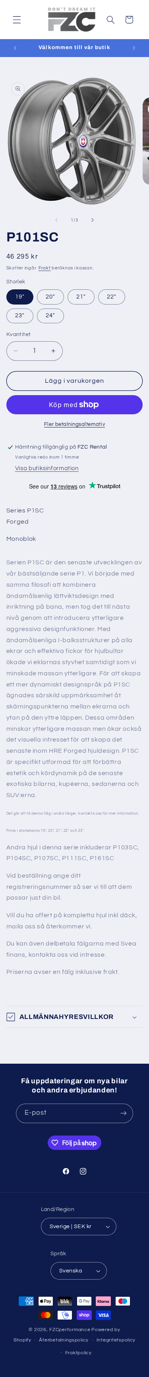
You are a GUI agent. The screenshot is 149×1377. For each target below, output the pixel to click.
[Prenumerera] (123, 1113)
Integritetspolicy (116, 1340)
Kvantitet (18, 334)
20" (50, 297)
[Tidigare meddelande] (15, 48)
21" (81, 297)
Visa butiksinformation (47, 468)
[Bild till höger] (92, 220)
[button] (17, 19)
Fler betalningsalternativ (74, 424)
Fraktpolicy (78, 1353)
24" (50, 316)
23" (20, 316)
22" (111, 297)
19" (20, 297)
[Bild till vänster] (56, 220)
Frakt (45, 268)
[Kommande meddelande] (134, 48)
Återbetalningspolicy (64, 1340)
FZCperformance (69, 1330)
